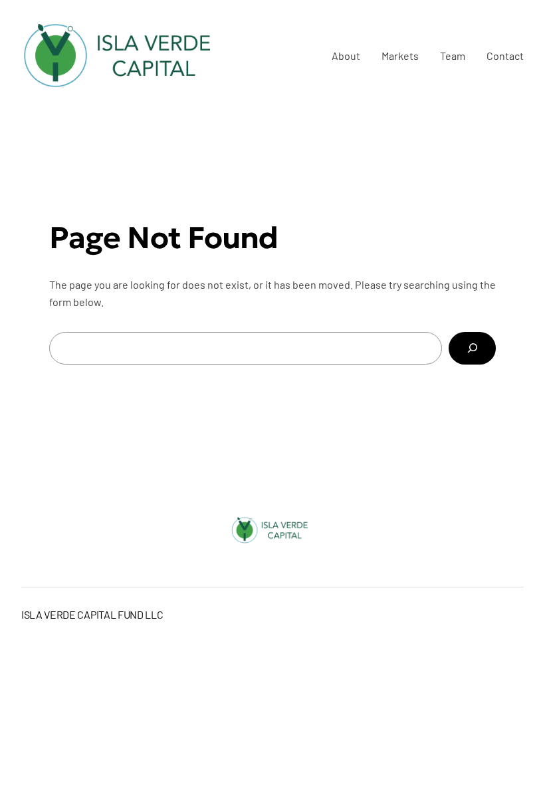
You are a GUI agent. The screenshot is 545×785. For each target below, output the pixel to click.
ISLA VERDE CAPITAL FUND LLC (92, 614)
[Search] (472, 348)
